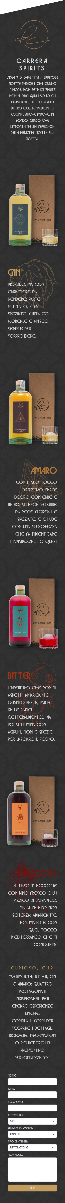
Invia (32, 1188)
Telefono (15, 1102)
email (11, 1089)
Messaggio (15, 1155)
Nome (12, 1075)
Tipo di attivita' (18, 1141)
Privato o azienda (20, 1128)
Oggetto (15, 1115)
